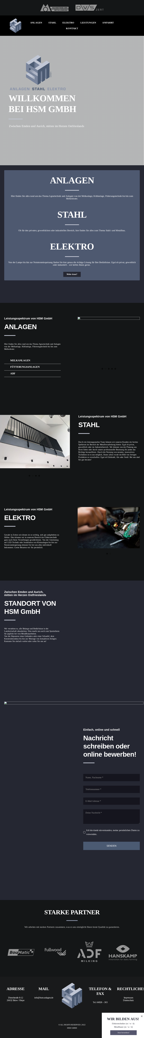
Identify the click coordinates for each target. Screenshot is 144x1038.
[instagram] (131, 24)
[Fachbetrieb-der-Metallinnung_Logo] (54, 5)
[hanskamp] (123, 946)
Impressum (128, 997)
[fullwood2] (55, 940)
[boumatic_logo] (21, 949)
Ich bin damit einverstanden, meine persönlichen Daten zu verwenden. (112, 832)
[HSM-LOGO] (16, 19)
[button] (32, 360)
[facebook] (126, 24)
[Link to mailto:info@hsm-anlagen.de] (27, 651)
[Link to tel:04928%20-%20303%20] (18, 651)
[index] (89, 940)
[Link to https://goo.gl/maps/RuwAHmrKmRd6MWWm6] (8, 651)
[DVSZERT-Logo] (90, 5)
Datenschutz (128, 1000)
